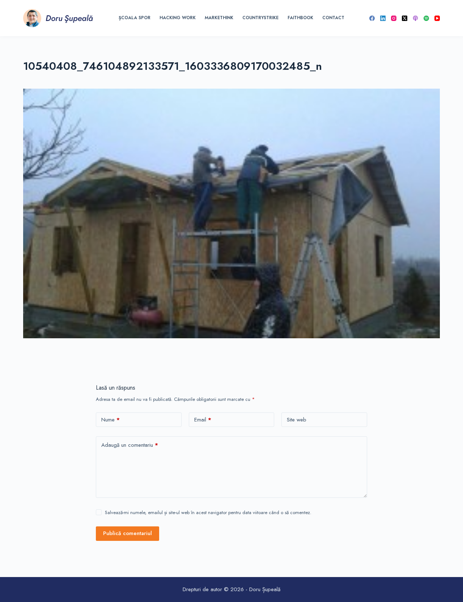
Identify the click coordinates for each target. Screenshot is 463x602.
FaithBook (300, 17)
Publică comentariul (127, 533)
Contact (333, 17)
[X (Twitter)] (404, 18)
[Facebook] (372, 18)
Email (202, 420)
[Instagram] (393, 18)
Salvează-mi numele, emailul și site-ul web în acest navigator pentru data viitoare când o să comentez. (208, 512)
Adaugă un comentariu (129, 445)
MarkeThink (219, 17)
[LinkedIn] (383, 18)
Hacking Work (178, 17)
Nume (110, 420)
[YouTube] (437, 18)
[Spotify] (426, 18)
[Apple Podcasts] (415, 18)
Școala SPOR (134, 17)
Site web (296, 420)
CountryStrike (260, 17)
